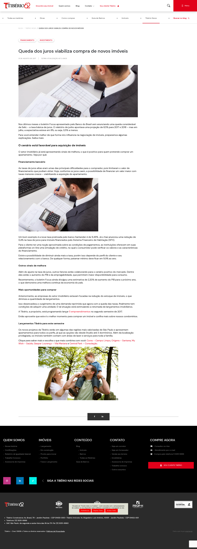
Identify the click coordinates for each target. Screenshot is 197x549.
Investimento (46, 40)
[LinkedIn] (20, 480)
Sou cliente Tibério (108, 6)
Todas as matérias (15, 18)
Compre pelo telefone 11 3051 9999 (169, 454)
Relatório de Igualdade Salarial (18, 454)
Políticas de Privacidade (56, 531)
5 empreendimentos (79, 311)
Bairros (83, 454)
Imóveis (125, 18)
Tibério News (151, 18)
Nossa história (11, 446)
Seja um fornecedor (120, 450)
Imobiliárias (117, 458)
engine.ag (188, 531)
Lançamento (46, 446)
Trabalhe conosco (119, 465)
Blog (77, 6)
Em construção (47, 450)
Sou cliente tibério (173, 465)
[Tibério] (17, 5)
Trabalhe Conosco (13, 458)
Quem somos (64, 6)
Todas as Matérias (87, 458)
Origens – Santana (121, 340)
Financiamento (27, 40)
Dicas (42, 18)
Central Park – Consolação (83, 343)
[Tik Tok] (33, 480)
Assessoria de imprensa (15, 462)
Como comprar (68, 18)
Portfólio (44, 458)
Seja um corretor (119, 446)
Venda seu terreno (119, 454)
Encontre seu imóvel (44, 6)
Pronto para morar (48, 454)
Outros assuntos (119, 469)
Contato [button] (88, 6)
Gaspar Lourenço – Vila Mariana (50, 343)
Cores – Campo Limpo (98, 340)
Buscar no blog (180, 18)
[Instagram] (7, 480)
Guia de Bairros (98, 18)
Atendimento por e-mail (164, 450)
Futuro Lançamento (49, 462)
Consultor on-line (162, 446)
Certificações (10, 450)
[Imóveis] (169, 5)
